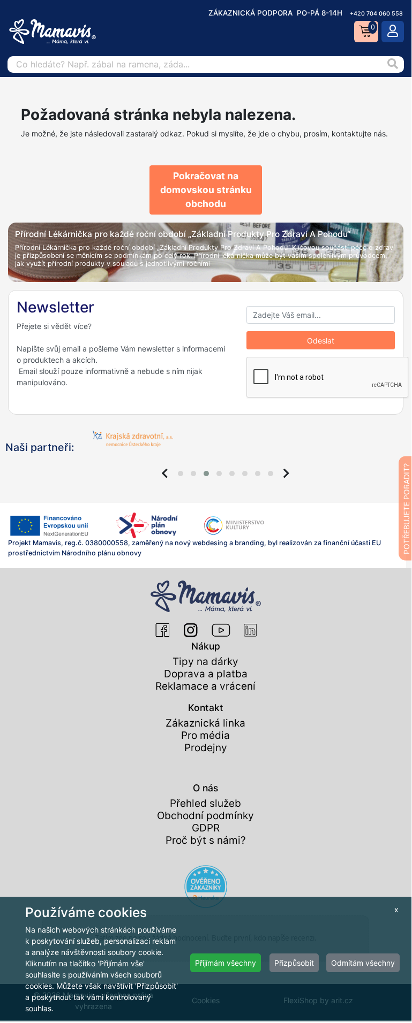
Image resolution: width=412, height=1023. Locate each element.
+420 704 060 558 (376, 13)
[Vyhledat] (392, 64)
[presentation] (164, 473)
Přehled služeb (205, 803)
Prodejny (205, 748)
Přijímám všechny (225, 962)
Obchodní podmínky (205, 816)
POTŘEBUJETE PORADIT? (406, 508)
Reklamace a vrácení (205, 686)
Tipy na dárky (205, 661)
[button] (180, 473)
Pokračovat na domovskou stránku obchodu (206, 190)
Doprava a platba (206, 674)
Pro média (205, 735)
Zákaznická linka (205, 723)
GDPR (206, 828)
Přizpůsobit (294, 962)
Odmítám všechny (363, 962)
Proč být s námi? (206, 840)
